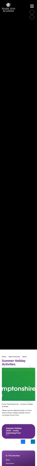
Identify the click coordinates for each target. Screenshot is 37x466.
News (25, 356)
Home (4, 356)
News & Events (14, 356)
